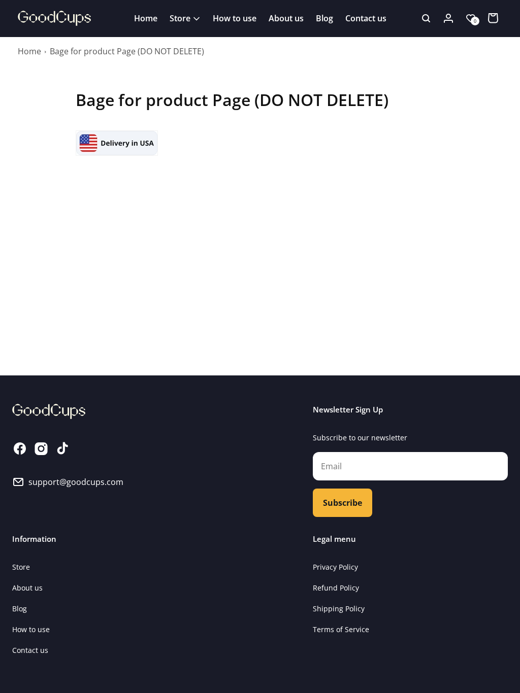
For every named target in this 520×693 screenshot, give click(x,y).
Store (21, 567)
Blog (19, 608)
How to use (31, 629)
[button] (185, 18)
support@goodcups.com (75, 482)
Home (29, 51)
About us (27, 588)
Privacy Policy (335, 567)
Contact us (30, 650)
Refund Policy (336, 588)
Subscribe (342, 502)
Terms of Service (341, 629)
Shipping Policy (339, 608)
